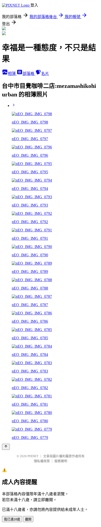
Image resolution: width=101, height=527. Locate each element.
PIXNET (32, 456)
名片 (45, 74)
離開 (28, 519)
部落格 (29, 74)
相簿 (12, 74)
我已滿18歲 (12, 519)
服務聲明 (60, 461)
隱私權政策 (42, 461)
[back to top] (6, 447)
